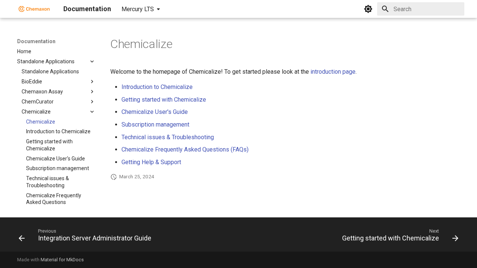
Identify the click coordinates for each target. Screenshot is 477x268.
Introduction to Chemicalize (157, 86)
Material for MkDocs (62, 259)
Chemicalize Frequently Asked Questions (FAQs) (185, 149)
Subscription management (155, 124)
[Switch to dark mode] (368, 8)
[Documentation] (34, 8)
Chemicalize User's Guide (154, 111)
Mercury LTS (137, 9)
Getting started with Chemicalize (163, 99)
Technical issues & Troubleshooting (167, 137)
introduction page (333, 71)
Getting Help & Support (151, 162)
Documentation (36, 41)
